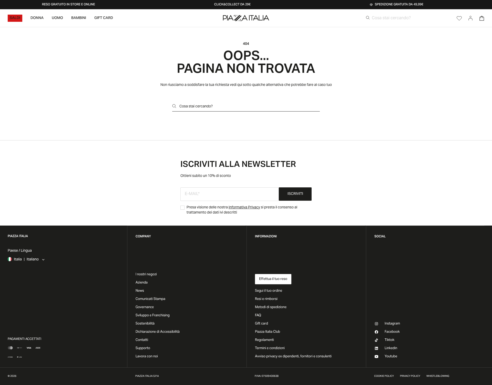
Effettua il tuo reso (273, 279)
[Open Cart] (481, 18)
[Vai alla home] (246, 18)
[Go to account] (470, 18)
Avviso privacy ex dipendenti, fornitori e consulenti (293, 356)
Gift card (261, 323)
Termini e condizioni (270, 348)
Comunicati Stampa (150, 299)
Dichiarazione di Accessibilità (158, 332)
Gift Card (103, 18)
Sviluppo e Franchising (153, 315)
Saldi (15, 18)
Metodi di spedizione (270, 307)
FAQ (258, 315)
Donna (37, 18)
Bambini (78, 18)
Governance (145, 307)
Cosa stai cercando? (196, 106)
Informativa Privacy (244, 207)
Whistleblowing (437, 376)
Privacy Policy (410, 376)
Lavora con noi (147, 356)
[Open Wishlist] (459, 18)
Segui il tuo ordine (268, 291)
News (140, 291)
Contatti (142, 340)
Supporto (143, 348)
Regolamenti (264, 340)
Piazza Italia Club (267, 332)
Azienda (142, 282)
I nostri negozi (146, 274)
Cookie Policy (384, 376)
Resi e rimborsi (266, 299)
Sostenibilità (145, 323)
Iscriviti (295, 194)
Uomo (57, 18)
